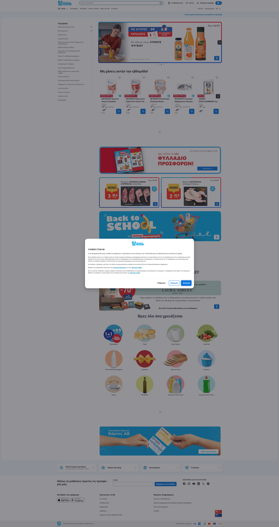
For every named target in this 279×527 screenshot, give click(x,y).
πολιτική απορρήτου (119, 267)
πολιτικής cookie (135, 273)
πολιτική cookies (137, 267)
